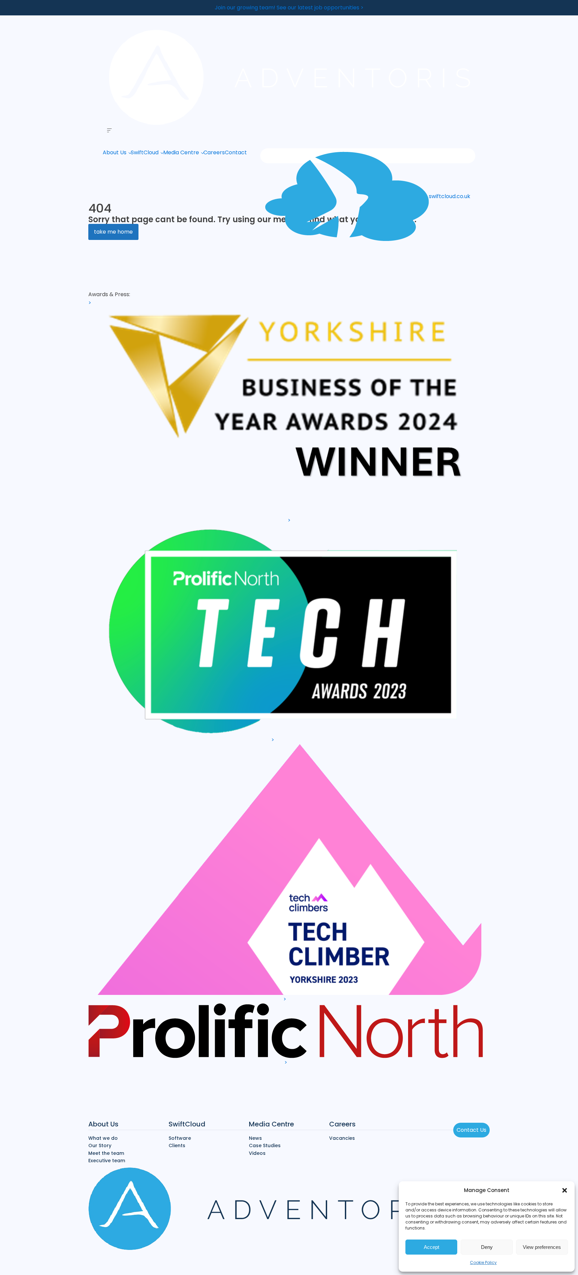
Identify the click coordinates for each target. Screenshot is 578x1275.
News (255, 1138)
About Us (114, 152)
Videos (257, 1153)
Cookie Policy (483, 1262)
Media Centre (181, 152)
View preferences (542, 1247)
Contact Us (471, 1130)
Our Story (99, 1145)
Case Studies (265, 1145)
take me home (113, 232)
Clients (177, 1145)
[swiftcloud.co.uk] (367, 155)
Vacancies (342, 1138)
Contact (236, 152)
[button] (564, 1190)
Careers (214, 152)
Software (180, 1138)
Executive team (106, 1160)
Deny (487, 1247)
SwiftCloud (145, 152)
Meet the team (106, 1153)
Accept (431, 1247)
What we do (103, 1138)
